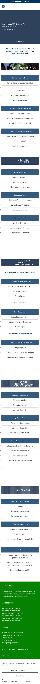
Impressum (5, 655)
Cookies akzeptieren (20, 670)
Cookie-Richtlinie (4, 680)
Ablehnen (20, 676)
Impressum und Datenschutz (15, 680)
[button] (3, 6)
